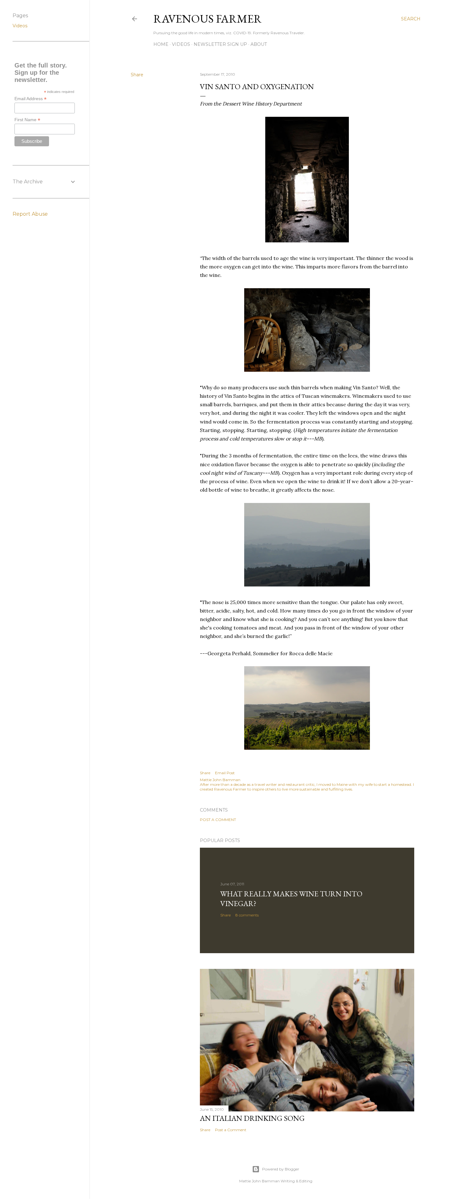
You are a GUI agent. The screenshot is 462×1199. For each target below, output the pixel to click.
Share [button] (137, 75)
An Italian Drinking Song (252, 1118)
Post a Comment (218, 819)
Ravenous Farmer (207, 18)
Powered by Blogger (280, 1169)
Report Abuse (30, 214)
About (258, 44)
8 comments (247, 915)
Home (160, 44)
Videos (181, 44)
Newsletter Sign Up (220, 44)
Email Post (225, 772)
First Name (27, 120)
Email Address (30, 99)
